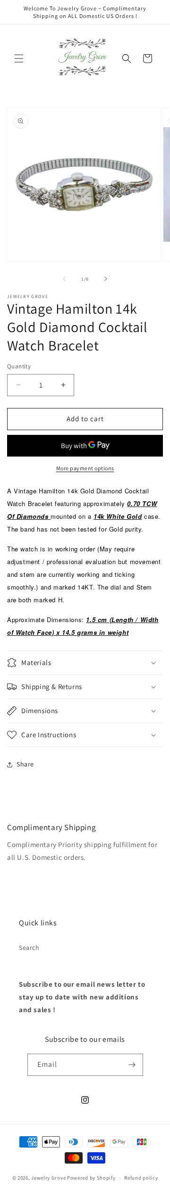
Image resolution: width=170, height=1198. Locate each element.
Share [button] (25, 764)
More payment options (85, 468)
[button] (18, 58)
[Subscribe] (132, 1065)
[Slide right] (105, 278)
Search (29, 947)
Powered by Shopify (91, 1177)
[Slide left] (64, 278)
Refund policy (141, 1177)
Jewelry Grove (48, 1177)
